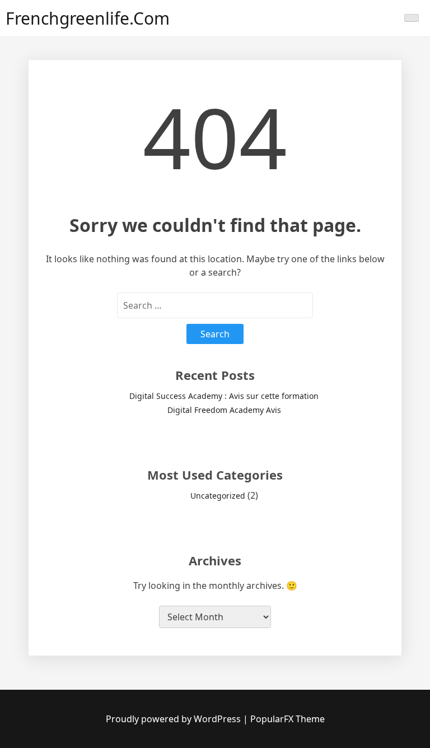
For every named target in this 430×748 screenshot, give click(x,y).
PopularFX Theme (287, 719)
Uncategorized (217, 495)
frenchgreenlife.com (88, 18)
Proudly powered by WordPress (174, 719)
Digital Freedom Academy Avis (224, 410)
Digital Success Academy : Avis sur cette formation (224, 396)
